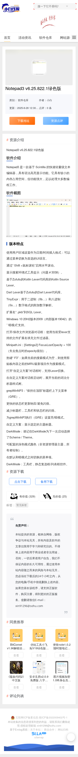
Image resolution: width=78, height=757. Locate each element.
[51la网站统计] (39, 733)
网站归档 (63, 729)
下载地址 (23, 120)
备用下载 (47, 481)
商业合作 (49, 729)
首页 (7, 37)
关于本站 (35, 729)
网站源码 (66, 37)
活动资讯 (24, 37)
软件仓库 (45, 37)
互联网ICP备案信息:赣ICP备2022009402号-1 (41, 717)
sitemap (39, 737)
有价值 (27, 496)
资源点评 (57, 120)
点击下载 (20, 481)
